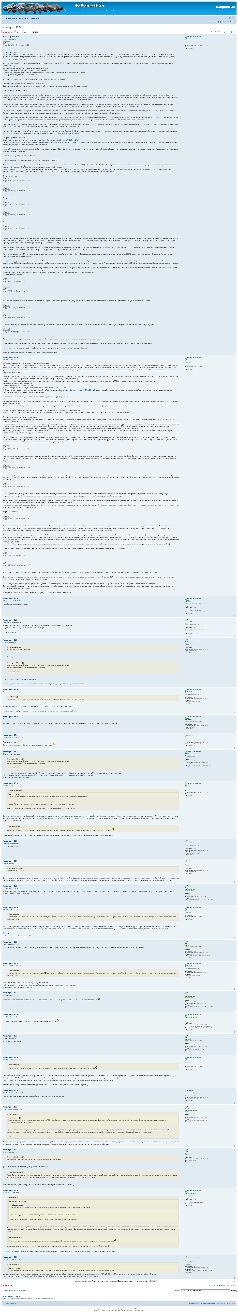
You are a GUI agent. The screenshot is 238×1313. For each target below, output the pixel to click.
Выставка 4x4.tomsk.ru (31, 18)
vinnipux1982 (8, 622)
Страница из (224, 32)
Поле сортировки (112, 1281)
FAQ (217, 22)
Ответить (4, 31)
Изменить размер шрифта (233, 18)
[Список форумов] (33, 13)
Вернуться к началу (234, 353)
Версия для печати (229, 18)
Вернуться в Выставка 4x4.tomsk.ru (14, 1290)
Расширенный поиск (228, 9)
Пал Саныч (7, 1109)
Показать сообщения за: (83, 1281)
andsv (6, 719)
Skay (5, 888)
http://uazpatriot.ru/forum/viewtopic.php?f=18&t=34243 (58, 140)
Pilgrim (6, 944)
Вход (233, 22)
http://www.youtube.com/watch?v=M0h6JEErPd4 (77, 390)
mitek (5, 1192)
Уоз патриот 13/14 (10, 357)
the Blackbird (8, 737)
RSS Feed (212, 1303)
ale (5, 1016)
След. (233, 1281)
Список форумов (11, 18)
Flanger (6, 601)
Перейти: (177, 1290)
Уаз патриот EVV (11, 27)
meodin (6, 754)
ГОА (5, 1038)
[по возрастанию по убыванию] (147, 1281)
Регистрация (225, 22)
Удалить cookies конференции (198, 1303)
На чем (20, 18)
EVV (5, 39)
